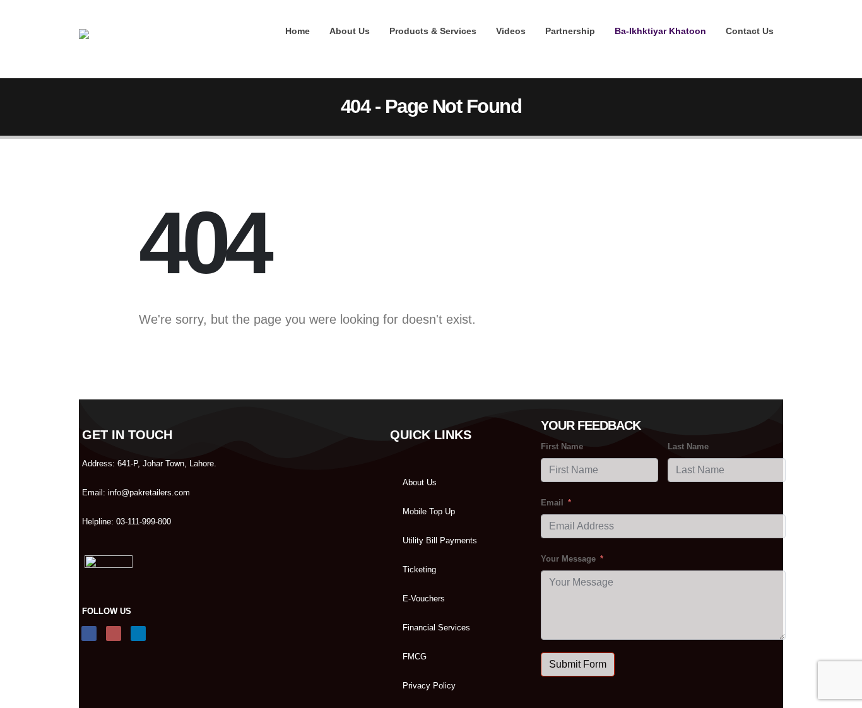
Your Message (568, 559)
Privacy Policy (429, 685)
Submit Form (577, 664)
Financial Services (436, 627)
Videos (511, 31)
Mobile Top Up (429, 511)
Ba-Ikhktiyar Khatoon (660, 31)
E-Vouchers (424, 598)
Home (297, 31)
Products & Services (432, 31)
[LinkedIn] (773, 50)
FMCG (415, 656)
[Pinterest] (709, 50)
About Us (349, 31)
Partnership (570, 31)
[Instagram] (752, 50)
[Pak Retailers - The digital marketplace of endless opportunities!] (117, 39)
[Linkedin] (138, 633)
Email (552, 503)
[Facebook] (688, 50)
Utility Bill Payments (440, 540)
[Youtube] (731, 50)
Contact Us (750, 31)
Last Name (688, 446)
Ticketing (419, 569)
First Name (562, 446)
